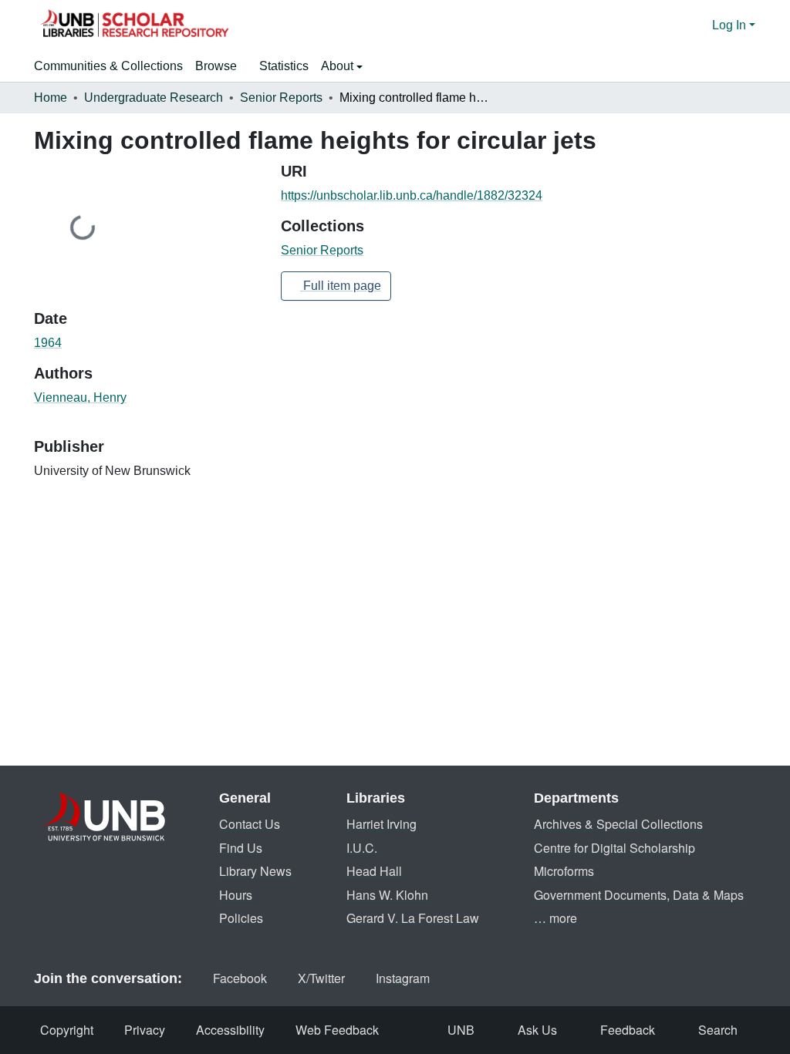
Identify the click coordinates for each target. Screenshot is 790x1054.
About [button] (338, 65)
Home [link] (50, 97)
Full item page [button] (340, 285)
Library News (255, 871)
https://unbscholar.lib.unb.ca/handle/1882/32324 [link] (411, 195)
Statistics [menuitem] (284, 65)
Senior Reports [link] (281, 97)
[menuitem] (221, 66)
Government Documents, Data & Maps (639, 895)
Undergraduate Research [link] (153, 97)
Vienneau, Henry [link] (80, 397)
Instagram (403, 978)
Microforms (564, 871)
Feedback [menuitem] (627, 1030)
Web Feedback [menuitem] (337, 1030)
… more (555, 918)
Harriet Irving (381, 824)
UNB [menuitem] (460, 1030)
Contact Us (249, 824)
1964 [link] (48, 342)
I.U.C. (361, 848)
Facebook (240, 978)
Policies (241, 918)
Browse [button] (216, 65)
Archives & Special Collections (618, 824)
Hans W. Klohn (387, 895)
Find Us (240, 848)
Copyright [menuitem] (66, 1030)
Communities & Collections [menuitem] (108, 65)
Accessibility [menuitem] (230, 1030)
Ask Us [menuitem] (537, 1030)
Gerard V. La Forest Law (412, 918)
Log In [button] (730, 25)
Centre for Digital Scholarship (614, 848)
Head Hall (374, 871)
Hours (235, 895)
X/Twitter (321, 978)
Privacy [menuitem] (144, 1030)
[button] (134, 25)
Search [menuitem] (718, 1030)
